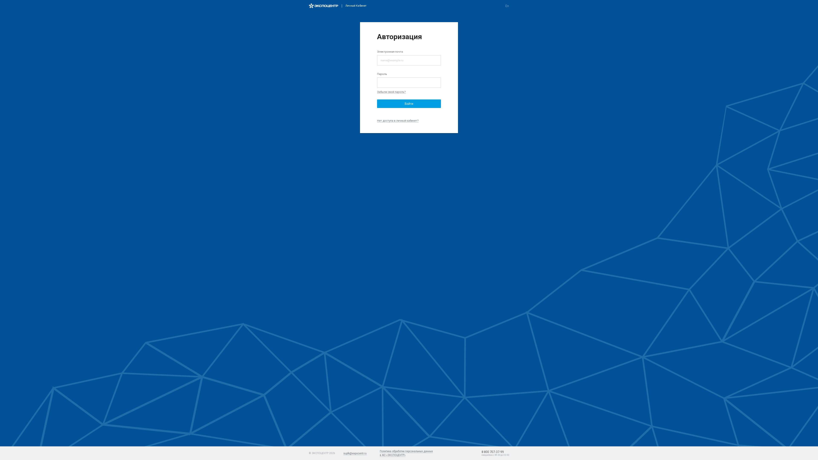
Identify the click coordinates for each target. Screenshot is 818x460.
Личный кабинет (356, 5)
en (507, 6)
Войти (409, 103)
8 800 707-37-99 (493, 452)
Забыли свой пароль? (391, 91)
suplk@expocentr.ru (355, 453)
